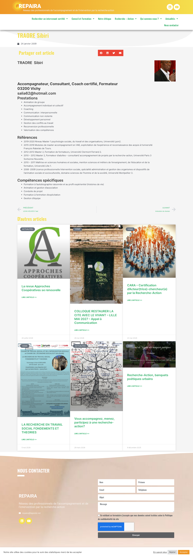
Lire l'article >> (29, 297)
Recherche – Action (124, 18)
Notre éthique (104, 18)
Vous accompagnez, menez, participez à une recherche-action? (94, 422)
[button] (101, 53)
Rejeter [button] (172, 552)
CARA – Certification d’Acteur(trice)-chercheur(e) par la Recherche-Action (147, 289)
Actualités (170, 18)
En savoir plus (160, 552)
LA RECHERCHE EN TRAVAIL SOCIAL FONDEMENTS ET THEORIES (42, 428)
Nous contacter (171, 25)
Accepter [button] (184, 552)
